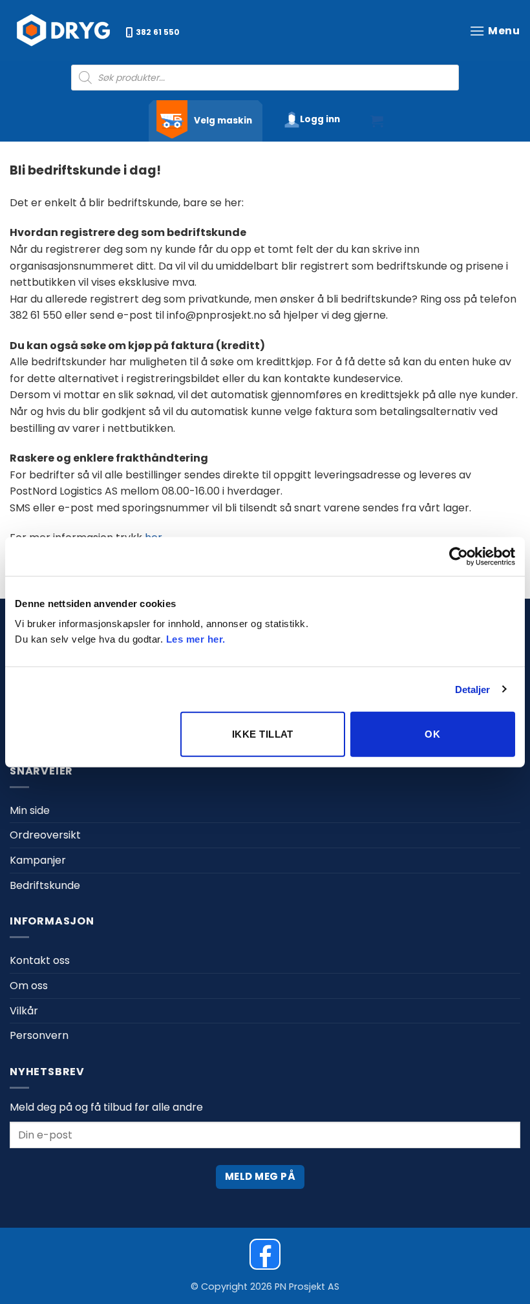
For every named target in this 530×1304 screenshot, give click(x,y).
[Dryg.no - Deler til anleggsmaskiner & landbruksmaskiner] (65, 31)
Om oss (29, 985)
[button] (494, 31)
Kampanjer (38, 860)
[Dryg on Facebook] (265, 1254)
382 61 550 (158, 32)
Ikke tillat (262, 734)
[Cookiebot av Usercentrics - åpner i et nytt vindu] (458, 556)
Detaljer (473, 688)
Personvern (39, 1035)
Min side (30, 810)
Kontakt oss (40, 960)
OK (432, 734)
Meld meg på (260, 1176)
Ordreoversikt (45, 835)
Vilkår (24, 1010)
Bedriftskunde (45, 885)
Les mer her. (196, 639)
